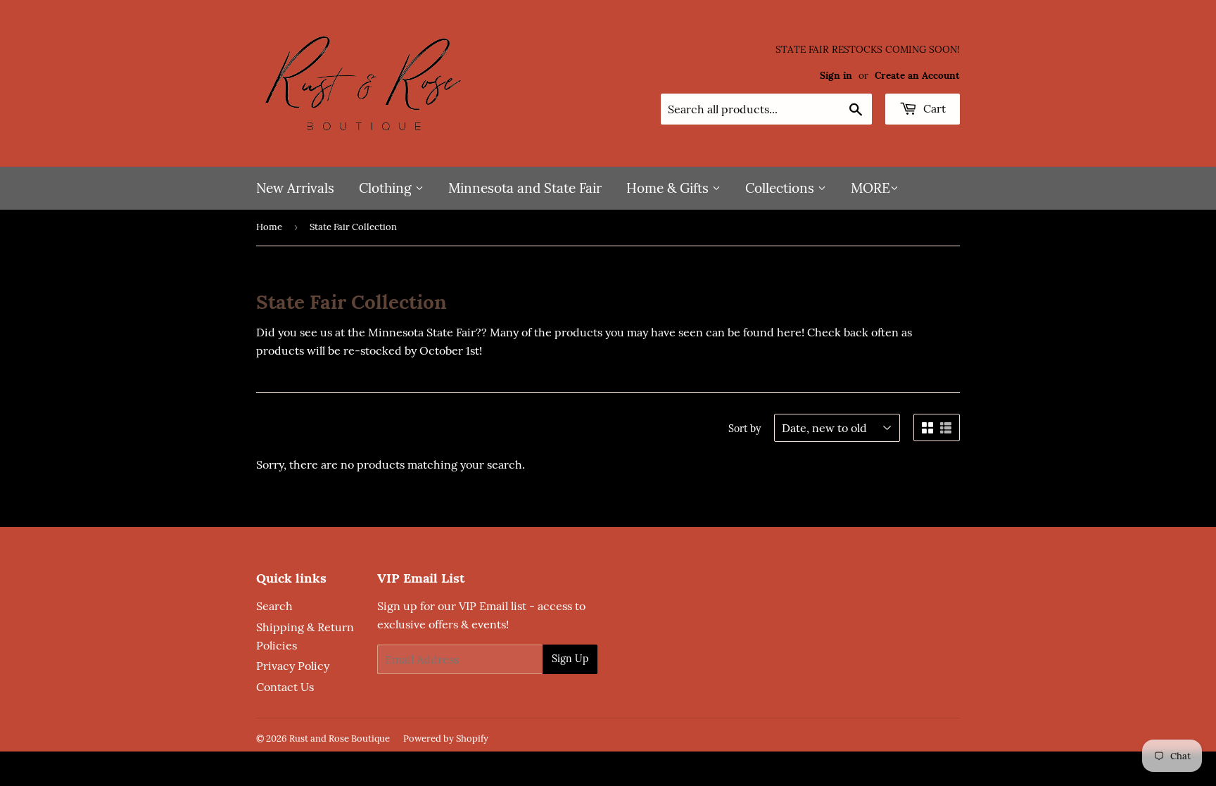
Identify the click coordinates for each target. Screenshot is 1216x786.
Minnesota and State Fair (525, 187)
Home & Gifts (669, 187)
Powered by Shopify (445, 738)
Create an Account (917, 75)
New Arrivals (295, 187)
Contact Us (285, 687)
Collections (781, 187)
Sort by (744, 428)
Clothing (387, 187)
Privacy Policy (292, 666)
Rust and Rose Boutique (339, 738)
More (870, 187)
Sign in (836, 75)
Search (274, 606)
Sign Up (570, 658)
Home (269, 227)
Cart (933, 108)
